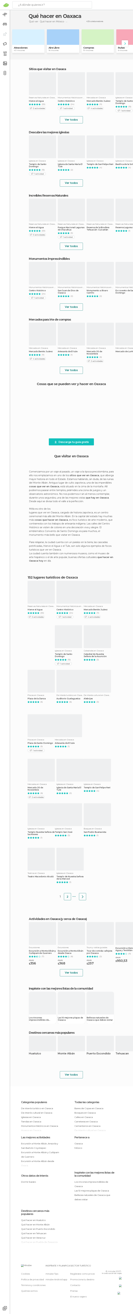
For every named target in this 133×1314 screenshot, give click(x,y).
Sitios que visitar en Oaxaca (47, 69)
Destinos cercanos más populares (51, 1032)
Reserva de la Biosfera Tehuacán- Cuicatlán (98, 228)
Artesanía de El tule (68, 351)
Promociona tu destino (82, 1279)
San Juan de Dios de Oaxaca (68, 291)
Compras (88, 47)
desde (31, 960)
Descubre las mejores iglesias (49, 132)
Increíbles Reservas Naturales (48, 195)
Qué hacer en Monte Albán (35, 1224)
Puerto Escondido (99, 1053)
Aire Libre (53, 47)
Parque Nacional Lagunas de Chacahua (71, 228)
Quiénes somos (29, 1291)
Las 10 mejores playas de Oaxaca (70, 1019)
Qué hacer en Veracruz (33, 1237)
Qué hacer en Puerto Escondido (38, 1229)
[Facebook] (106, 1266)
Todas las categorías (86, 1102)
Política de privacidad (32, 1279)
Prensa (74, 1291)
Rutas (121, 47)
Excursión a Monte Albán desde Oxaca (70, 952)
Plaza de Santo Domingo (40, 743)
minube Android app (56, 1279)
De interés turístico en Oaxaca (37, 1108)
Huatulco (35, 1053)
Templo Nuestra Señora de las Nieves (41, 833)
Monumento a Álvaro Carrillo (97, 291)
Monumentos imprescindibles (49, 259)
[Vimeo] (115, 1266)
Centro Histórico (66, 101)
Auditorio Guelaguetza (68, 698)
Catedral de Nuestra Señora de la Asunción (95, 655)
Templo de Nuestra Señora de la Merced (70, 877)
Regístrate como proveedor (85, 1273)
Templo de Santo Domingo (37, 165)
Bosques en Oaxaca (85, 1112)
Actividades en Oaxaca (44, 919)
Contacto (75, 1285)
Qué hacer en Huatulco (33, 1220)
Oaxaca (78, 1143)
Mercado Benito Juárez (98, 101)
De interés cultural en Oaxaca (36, 1112)
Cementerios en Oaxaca (87, 1126)
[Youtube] (119, 1266)
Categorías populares (34, 1102)
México (78, 1148)
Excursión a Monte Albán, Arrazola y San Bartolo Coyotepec (39, 1145)
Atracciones (21, 47)
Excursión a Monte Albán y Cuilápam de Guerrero (42, 952)
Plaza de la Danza (37, 698)
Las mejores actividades (35, 1137)
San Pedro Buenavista (95, 832)
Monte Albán (66, 1053)
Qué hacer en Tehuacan (33, 1233)
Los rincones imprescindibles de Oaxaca (39, 1019)
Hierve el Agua (36, 101)
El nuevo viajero (78, 1296)
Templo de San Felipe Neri (100, 164)
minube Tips (52, 1273)
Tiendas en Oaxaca (31, 1121)
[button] (125, 43)
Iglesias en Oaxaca (31, 1117)
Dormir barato (28, 1182)
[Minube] (6, 5)
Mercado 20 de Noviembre (94, 352)
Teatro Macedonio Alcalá (40, 876)
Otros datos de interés (34, 1175)
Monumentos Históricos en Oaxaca (39, 1126)
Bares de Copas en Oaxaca (88, 1108)
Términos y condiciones (33, 1285)
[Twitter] (111, 1266)
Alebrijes (88, 698)
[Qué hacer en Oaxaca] (82, 896)
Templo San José (63, 832)
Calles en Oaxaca (83, 1117)
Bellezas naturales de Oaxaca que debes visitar (100, 1019)
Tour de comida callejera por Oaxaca (99, 952)
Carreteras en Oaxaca (86, 1121)
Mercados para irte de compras (50, 319)
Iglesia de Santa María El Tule (70, 165)
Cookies (25, 1273)
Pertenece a (81, 1137)
